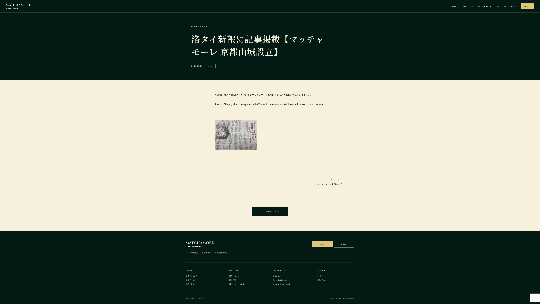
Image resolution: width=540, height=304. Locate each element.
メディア (211, 66)
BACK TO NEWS (273, 211)
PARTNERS (501, 6)
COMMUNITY (484, 6)
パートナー (320, 276)
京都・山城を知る (192, 284)
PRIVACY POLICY (191, 299)
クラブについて (191, 276)
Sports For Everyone (280, 280)
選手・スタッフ (235, 276)
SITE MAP (202, 299)
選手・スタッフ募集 (236, 284)
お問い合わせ (321, 280)
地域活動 (276, 276)
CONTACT (344, 244)
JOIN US (527, 6)
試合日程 (232, 280)
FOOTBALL (468, 6)
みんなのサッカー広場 (281, 284)
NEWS (513, 6)
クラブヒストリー (192, 280)
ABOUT (455, 6)
